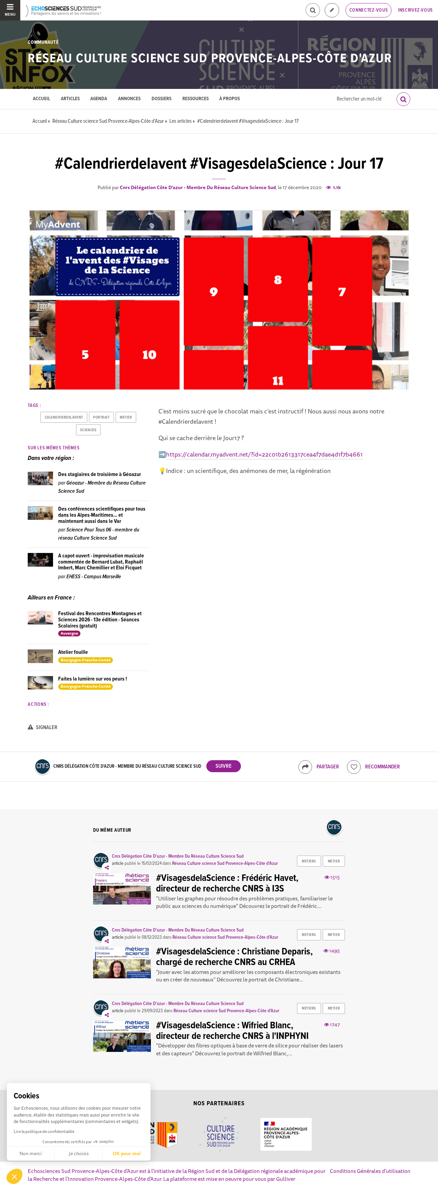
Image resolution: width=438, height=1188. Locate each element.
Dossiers (161, 99)
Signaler (46, 727)
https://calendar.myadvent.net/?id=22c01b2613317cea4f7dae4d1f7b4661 (264, 454)
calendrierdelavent (64, 417)
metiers (309, 861)
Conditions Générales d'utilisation (370, 1170)
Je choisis (79, 1153)
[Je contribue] (332, 10)
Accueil (41, 99)
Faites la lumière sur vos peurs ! (92, 679)
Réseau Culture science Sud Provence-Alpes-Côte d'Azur (210, 58)
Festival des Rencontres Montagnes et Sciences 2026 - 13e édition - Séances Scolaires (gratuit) (100, 619)
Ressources (195, 99)
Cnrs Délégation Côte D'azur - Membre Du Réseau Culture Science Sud (198, 187)
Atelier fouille (73, 652)
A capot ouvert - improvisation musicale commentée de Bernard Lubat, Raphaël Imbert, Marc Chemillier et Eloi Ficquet (101, 561)
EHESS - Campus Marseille (93, 576)
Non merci (31, 1153)
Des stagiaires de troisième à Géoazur (99, 474)
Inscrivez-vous (415, 10)
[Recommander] (354, 767)
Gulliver (285, 1178)
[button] (14, 1176)
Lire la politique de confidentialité (44, 1131)
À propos (229, 99)
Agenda (98, 99)
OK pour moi (127, 1153)
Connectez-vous (368, 10)
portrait (101, 417)
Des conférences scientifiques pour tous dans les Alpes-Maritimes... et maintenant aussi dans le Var (101, 515)
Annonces (129, 99)
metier (126, 417)
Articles (70, 99)
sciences (88, 430)
